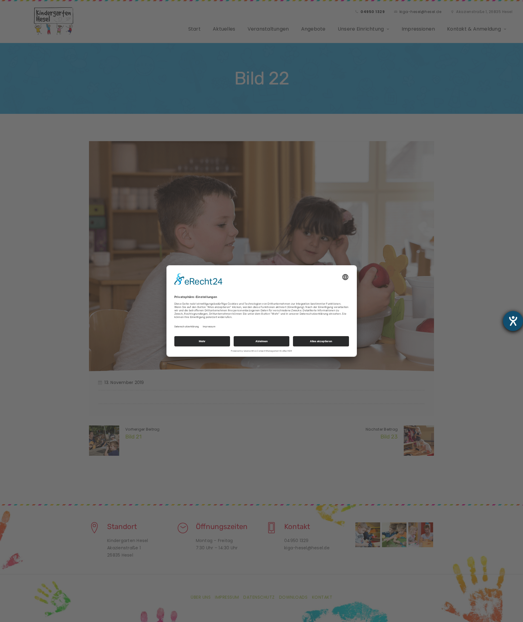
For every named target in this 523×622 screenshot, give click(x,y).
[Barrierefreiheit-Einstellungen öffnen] (513, 321)
